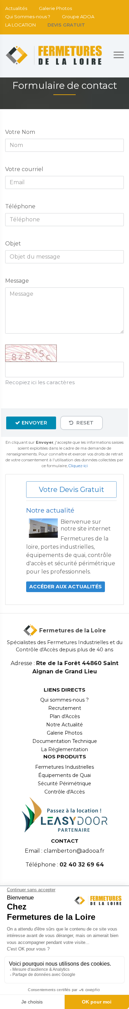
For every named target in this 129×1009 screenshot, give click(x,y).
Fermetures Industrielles (64, 767)
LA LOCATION (20, 25)
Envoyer (34, 423)
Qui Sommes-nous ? (27, 16)
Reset (84, 423)
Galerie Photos (55, 8)
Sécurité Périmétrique (64, 783)
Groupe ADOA (78, 16)
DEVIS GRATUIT (66, 25)
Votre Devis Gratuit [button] (71, 489)
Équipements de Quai (64, 775)
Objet (13, 243)
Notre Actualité (64, 725)
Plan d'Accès (65, 716)
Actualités (16, 8)
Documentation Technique (64, 741)
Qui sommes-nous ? (64, 700)
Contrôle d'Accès (64, 792)
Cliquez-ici (78, 465)
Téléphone (20, 206)
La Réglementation (64, 749)
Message (17, 280)
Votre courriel (24, 169)
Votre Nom (20, 132)
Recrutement (64, 708)
